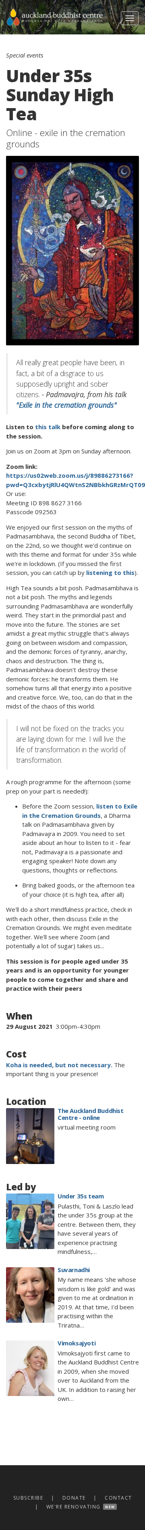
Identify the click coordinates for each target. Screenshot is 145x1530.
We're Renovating (73, 1506)
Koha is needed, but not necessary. (59, 1065)
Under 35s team (81, 1196)
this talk (47, 427)
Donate (74, 1497)
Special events (24, 55)
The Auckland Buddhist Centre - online (91, 1114)
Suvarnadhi (74, 1270)
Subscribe (28, 1497)
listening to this (110, 572)
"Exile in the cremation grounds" (66, 405)
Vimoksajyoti (76, 1343)
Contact (118, 1497)
